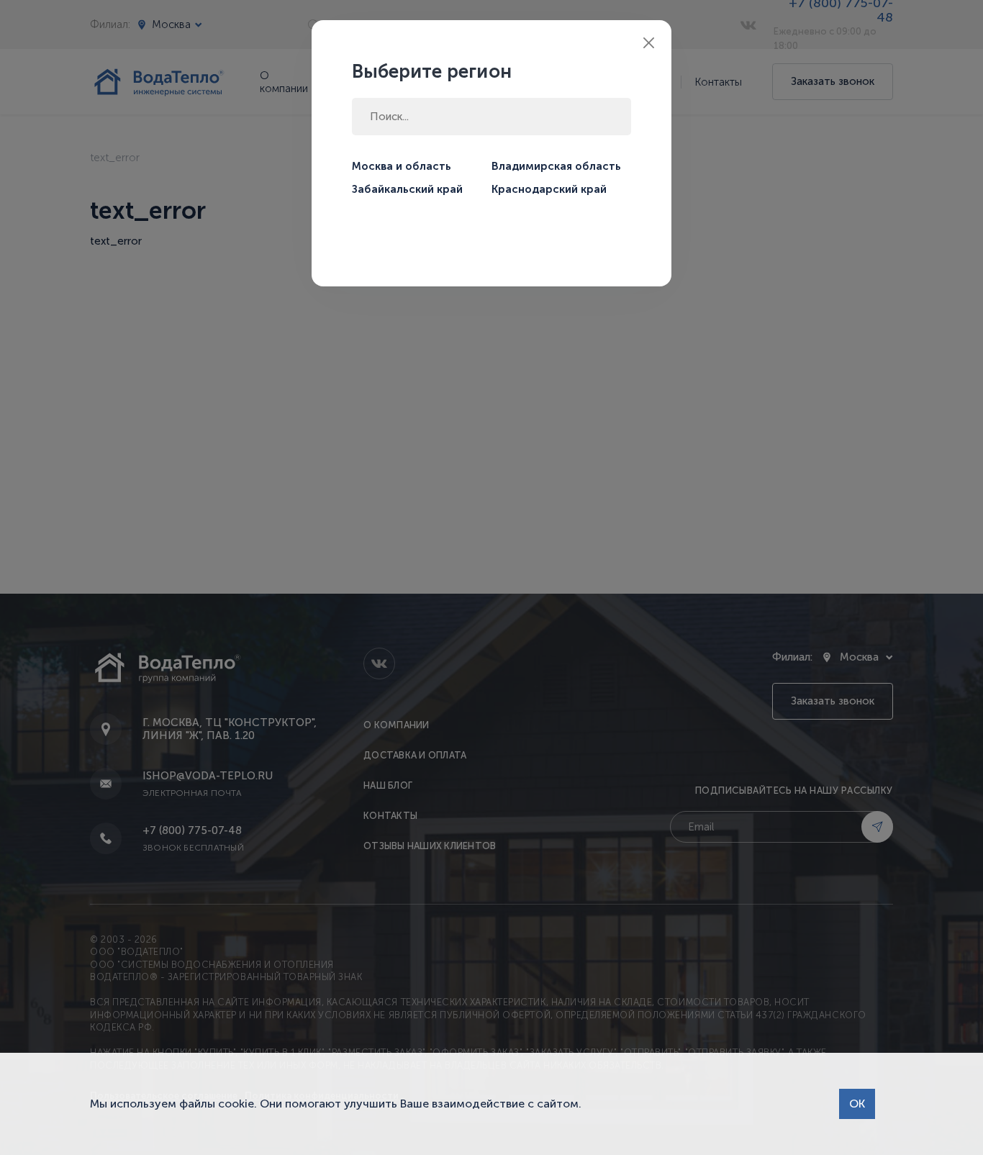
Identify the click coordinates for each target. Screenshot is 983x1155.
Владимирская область (556, 166)
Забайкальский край (407, 189)
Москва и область (401, 166)
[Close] (649, 43)
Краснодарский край (549, 189)
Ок (857, 1103)
